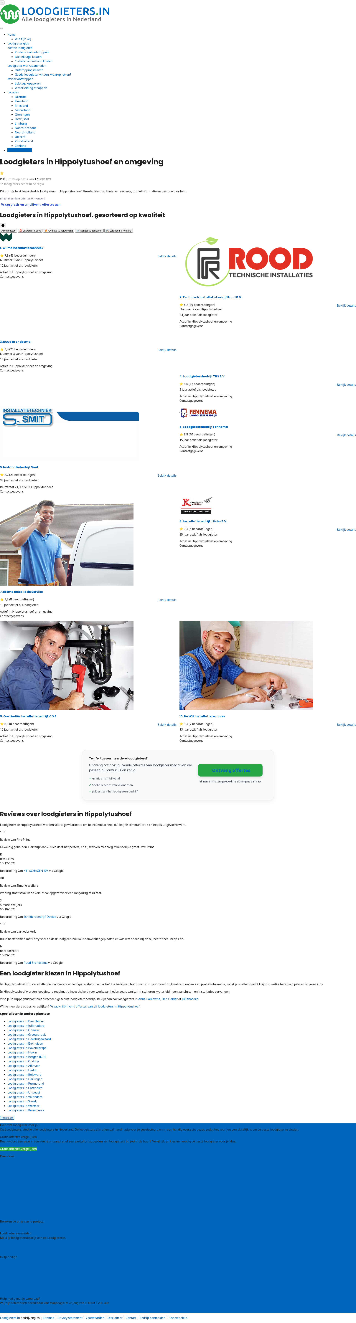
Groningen (22, 115)
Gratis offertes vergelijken (18, 1149)
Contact (5, 1291)
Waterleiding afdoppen (31, 88)
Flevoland (21, 101)
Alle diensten (8, 230)
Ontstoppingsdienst (29, 70)
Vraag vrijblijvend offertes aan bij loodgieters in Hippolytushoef (95, 1006)
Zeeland (20, 146)
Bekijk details (167, 256)
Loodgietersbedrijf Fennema (203, 427)
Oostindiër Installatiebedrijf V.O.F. (28, 716)
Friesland (21, 106)
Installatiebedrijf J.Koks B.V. (203, 521)
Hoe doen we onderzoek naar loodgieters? (29, 1275)
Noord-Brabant (10, 1192)
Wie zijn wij (23, 39)
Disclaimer (115, 1318)
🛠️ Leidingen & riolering (118, 230)
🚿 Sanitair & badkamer (89, 230)
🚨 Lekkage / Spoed (30, 230)
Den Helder (170, 999)
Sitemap (48, 1318)
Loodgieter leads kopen (16, 1245)
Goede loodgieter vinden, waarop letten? (43, 74)
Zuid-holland (24, 141)
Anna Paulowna (149, 999)
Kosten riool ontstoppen (32, 52)
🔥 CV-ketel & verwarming (59, 230)
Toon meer (7, 1117)
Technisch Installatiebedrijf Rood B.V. (210, 297)
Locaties (13, 92)
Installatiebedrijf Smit (19, 467)
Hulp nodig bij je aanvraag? (19, 1266)
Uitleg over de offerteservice (19, 1261)
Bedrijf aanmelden (13, 1250)
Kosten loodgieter (19, 48)
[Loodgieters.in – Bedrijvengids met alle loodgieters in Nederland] (55, 23)
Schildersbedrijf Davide (40, 917)
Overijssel (22, 119)
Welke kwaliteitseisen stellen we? (23, 1270)
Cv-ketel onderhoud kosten (33, 61)
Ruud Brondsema (15, 342)
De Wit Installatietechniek (202, 716)
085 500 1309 (9, 1310)
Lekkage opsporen (28, 83)
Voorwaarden (95, 1318)
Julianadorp (190, 999)
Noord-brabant (25, 128)
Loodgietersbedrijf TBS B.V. (202, 376)
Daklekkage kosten (28, 57)
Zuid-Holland (9, 1205)
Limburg (21, 123)
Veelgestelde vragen (14, 1287)
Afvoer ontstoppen (20, 79)
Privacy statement (70, 1318)
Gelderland (22, 110)
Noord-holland (25, 132)
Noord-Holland (10, 1196)
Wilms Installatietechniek (21, 248)
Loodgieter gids (18, 43)
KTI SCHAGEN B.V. (36, 871)
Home (11, 34)
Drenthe (21, 97)
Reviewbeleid (178, 1318)
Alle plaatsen (9, 1214)
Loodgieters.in (10, 1318)
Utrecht (20, 137)
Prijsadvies (7, 1226)
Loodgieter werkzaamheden (26, 66)
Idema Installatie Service (21, 592)
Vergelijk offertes (19, 150)
